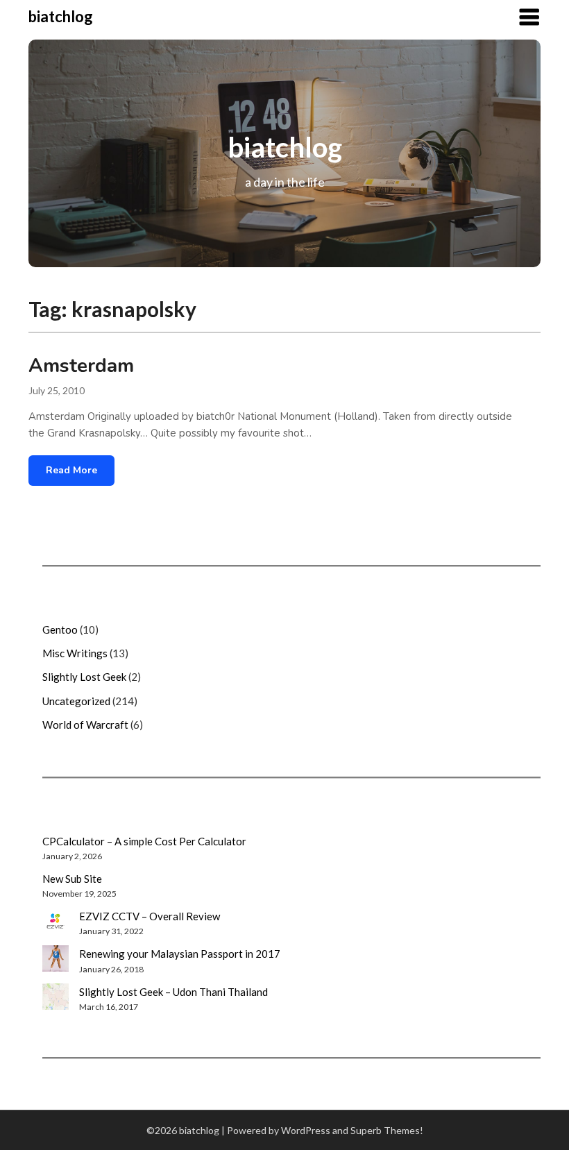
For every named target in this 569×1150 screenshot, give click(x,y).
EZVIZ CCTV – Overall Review (149, 916)
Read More (71, 470)
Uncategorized (76, 701)
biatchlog (60, 16)
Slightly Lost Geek (84, 676)
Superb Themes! (386, 1130)
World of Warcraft (85, 724)
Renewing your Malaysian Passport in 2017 (179, 953)
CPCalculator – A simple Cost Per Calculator (144, 841)
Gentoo (60, 629)
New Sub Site (72, 878)
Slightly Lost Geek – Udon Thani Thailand (173, 992)
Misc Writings (75, 653)
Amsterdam (81, 366)
